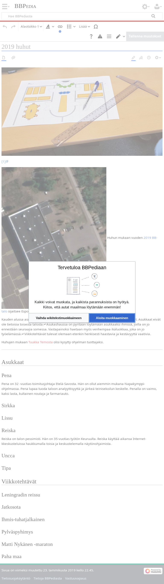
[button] (59, 317)
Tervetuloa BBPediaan (82, 267)
